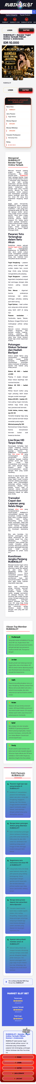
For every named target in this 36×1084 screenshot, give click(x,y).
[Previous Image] (3, 62)
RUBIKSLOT (24, 175)
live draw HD (17, 454)
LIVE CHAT (19, 1078)
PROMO (19, 1057)
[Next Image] (32, 62)
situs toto (19, 509)
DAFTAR (26, 30)
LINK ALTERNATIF (19, 1072)
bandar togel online (15, 247)
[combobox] (16, 12)
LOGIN (9, 30)
